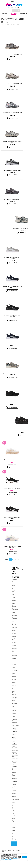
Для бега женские (18, 33)
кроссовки (13, 24)
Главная (3, 24)
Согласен (24, 857)
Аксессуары (16, 850)
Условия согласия (16, 858)
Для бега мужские (6, 33)
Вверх (14, 844)
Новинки (3, 850)
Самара (13, 1)
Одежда (3, 851)
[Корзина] (18, 10)
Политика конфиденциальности (6, 859)
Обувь (8, 24)
